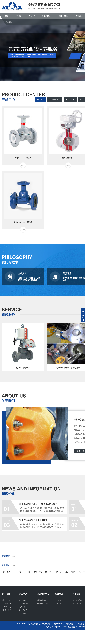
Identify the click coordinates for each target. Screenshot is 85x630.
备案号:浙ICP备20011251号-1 (56, 627)
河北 (29, 572)
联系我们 (8, 22)
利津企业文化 (6, 607)
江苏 (51, 572)
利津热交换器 (55, 99)
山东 (79, 572)
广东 (24, 572)
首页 (6, 16)
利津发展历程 (6, 603)
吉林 (61, 572)
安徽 (3, 572)
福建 (19, 572)
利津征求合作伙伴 (43, 603)
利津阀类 (40, 99)
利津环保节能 (24, 613)
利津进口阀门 (47, 16)
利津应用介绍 (77, 600)
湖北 (40, 572)
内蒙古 (73, 572)
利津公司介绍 (6, 600)
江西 (56, 572)
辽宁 (67, 572)
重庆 (13, 572)
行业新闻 (58, 603)
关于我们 (18, 16)
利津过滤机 (70, 99)
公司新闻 (58, 600)
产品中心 (32, 16)
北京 (8, 572)
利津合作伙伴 (77, 603)
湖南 (45, 572)
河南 (35, 572)
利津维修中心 (64, 16)
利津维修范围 (41, 600)
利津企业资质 (6, 610)
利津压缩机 (23, 610)
